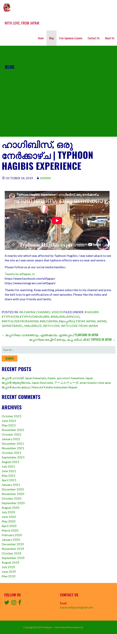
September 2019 (13, 558)
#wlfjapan (49, 321)
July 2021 (8, 466)
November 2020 (13, 494)
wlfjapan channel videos (41, 312)
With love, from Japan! (22, 23)
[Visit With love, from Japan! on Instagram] (13, 603)
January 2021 (11, 484)
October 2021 (11, 452)
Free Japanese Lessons (70, 38)
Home (41, 38)
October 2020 (11, 498)
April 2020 (9, 526)
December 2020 (13, 489)
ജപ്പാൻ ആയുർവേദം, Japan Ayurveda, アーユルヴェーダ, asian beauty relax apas (56, 382)
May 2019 (9, 576)
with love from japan (79, 326)
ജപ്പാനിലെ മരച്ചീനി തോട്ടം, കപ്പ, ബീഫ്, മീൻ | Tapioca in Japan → (72, 339)
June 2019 (9, 571)
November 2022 (13, 430)
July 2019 (8, 567)
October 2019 (11, 553)
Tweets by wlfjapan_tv (20, 274)
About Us (109, 38)
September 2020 (13, 503)
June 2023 (9, 420)
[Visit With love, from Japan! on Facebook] (19, 603)
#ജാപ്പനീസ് (67, 321)
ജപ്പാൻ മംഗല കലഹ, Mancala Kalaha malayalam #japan (39, 387)
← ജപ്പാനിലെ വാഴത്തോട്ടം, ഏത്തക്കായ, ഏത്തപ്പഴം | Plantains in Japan (50, 335)
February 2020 (12, 535)
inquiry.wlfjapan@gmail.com (76, 607)
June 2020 (9, 516)
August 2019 (10, 562)
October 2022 (11, 434)
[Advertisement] (58, 115)
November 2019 (13, 548)
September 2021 (13, 457)
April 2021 (9, 480)
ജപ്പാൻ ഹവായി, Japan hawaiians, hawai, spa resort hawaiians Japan (47, 378)
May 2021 (9, 475)
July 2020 (8, 512)
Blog (51, 38)
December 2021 (13, 443)
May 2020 (9, 521)
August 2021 (10, 462)
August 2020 (10, 507)
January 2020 (11, 539)
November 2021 (13, 448)
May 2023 (9, 425)
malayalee (33, 326)
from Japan (86, 321)
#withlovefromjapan (20, 321)
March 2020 (10, 530)
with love (51, 326)
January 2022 (11, 439)
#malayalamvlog (65, 316)
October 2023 (11, 416)
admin (45, 178)
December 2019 (13, 544)
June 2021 (9, 471)
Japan (101, 321)
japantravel (12, 326)
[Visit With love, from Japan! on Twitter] (6, 603)
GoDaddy (88, 627)
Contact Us (93, 38)
